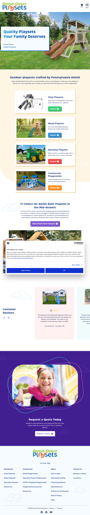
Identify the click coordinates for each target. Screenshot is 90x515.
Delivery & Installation (60, 491)
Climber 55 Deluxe (10, 47)
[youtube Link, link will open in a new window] (51, 512)
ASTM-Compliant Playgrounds (34, 482)
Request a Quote (79, 474)
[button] (4, 317)
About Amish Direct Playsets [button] (43, 224)
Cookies (59, 508)
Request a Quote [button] (43, 434)
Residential (8, 469)
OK (64, 270)
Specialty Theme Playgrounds (34, 478)
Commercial (27, 469)
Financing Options (58, 482)
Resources (8, 487)
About (53, 469)
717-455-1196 (45, 463)
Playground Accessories (32, 487)
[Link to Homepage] (18, 6)
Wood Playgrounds (30, 474)
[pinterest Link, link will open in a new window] (46, 512)
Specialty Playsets (11, 482)
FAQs (53, 500)
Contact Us (77, 469)
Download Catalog (58, 478)
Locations (77, 478)
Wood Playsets (10, 478)
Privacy (52, 508)
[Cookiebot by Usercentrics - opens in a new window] (75, 243)
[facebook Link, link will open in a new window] (42, 512)
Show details (76, 265)
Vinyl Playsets (9, 474)
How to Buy (55, 474)
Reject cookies (25, 270)
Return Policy (56, 496)
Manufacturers (57, 487)
